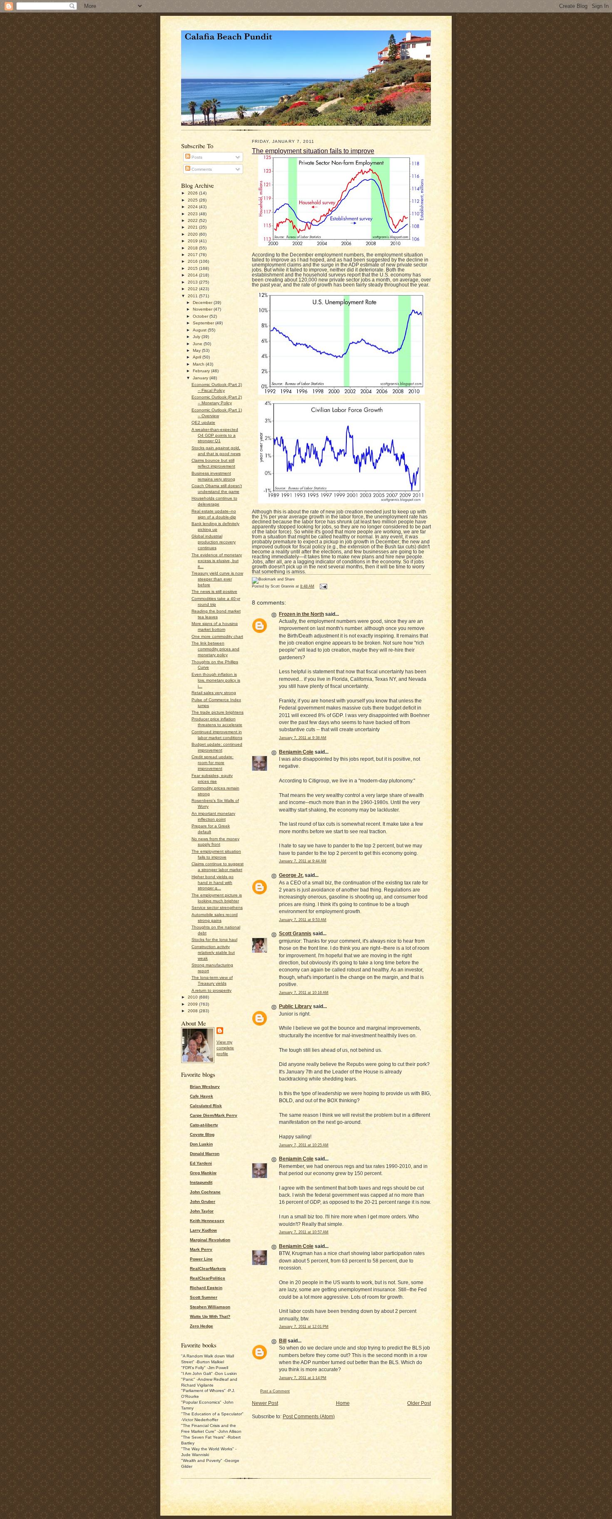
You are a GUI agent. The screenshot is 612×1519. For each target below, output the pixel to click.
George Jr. (291, 875)
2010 (193, 997)
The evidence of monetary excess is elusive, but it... (217, 561)
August (200, 330)
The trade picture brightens (218, 712)
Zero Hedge (201, 1326)
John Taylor (202, 1211)
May (197, 350)
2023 (193, 214)
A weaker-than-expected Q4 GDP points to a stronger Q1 (215, 435)
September (204, 323)
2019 (193, 241)
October (201, 316)
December (203, 302)
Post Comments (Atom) (309, 1416)
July (197, 336)
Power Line (201, 1259)
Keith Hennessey (207, 1220)
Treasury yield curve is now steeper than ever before (217, 579)
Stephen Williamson (210, 1307)
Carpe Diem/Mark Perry (213, 1115)
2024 (193, 206)
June (198, 343)
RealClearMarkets (208, 1268)
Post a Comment (275, 1391)
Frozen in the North (301, 614)
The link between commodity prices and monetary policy (215, 649)
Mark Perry (201, 1249)
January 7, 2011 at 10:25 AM (303, 1145)
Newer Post (265, 1403)
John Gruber (202, 1201)
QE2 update (203, 422)
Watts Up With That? (210, 1316)
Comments (201, 169)
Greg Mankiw (203, 1172)
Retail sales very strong (214, 692)
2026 (193, 193)
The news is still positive (214, 591)
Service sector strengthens (217, 907)
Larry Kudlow (203, 1230)
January (201, 378)
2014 (193, 275)
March (199, 364)
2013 (193, 282)
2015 (193, 268)
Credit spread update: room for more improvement (213, 763)
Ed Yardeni (201, 1163)
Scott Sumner (203, 1297)
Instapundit (201, 1182)
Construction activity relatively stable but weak (213, 952)
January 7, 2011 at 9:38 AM (302, 738)
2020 (193, 234)
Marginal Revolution (210, 1240)
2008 (193, 1011)
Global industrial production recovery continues (214, 542)
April (197, 357)
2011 (193, 296)
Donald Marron (204, 1153)
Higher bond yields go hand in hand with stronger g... (213, 882)
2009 (193, 1004)
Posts (196, 157)
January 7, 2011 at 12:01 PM (303, 1327)
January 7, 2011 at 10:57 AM (303, 1232)
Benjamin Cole (296, 752)
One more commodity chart (217, 636)
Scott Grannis (295, 933)
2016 (193, 261)
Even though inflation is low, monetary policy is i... (216, 680)
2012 (193, 288)
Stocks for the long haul (214, 939)
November (203, 309)
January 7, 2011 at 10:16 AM (303, 993)
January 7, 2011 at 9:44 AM (302, 861)
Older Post (419, 1403)
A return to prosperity (211, 990)
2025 (193, 200)
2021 (193, 227)
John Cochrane (205, 1192)
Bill (282, 1340)
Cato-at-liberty (204, 1125)
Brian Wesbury (205, 1086)
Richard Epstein (206, 1287)
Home (343, 1403)
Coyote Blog (202, 1134)
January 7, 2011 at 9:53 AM (302, 920)
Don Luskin (201, 1144)
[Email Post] (322, 586)
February (202, 371)
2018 (193, 248)
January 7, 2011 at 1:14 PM (302, 1378)
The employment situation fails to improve (313, 150)
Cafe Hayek (201, 1096)
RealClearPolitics (207, 1278)
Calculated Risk (206, 1105)
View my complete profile (225, 1048)
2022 (193, 220)
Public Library (295, 1006)
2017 (193, 254)
